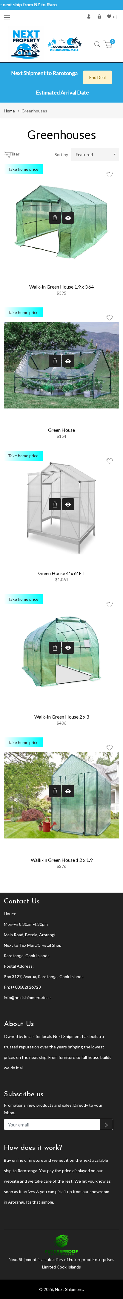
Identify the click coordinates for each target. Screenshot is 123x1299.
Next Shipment (69, 1289)
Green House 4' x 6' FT (61, 573)
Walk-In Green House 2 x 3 (61, 716)
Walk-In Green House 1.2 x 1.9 (62, 860)
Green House (61, 430)
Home (9, 110)
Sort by (61, 154)
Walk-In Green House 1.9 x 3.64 (61, 286)
